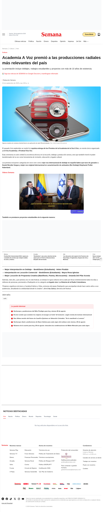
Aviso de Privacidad (9, 503)
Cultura (12, 48)
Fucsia (12, 468)
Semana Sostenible (31, 472)
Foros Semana (29, 454)
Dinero (12, 457)
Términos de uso (44, 450)
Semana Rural (29, 461)
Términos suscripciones (46, 457)
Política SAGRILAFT (45, 464)
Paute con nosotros (89, 465)
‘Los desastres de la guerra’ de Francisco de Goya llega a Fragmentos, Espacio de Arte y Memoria (75, 257)
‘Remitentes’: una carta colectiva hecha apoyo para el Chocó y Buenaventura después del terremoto (44, 257)
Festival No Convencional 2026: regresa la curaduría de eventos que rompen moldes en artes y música (16, 257)
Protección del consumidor (69, 450)
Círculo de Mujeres (31, 468)
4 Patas (12, 472)
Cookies (85, 468)
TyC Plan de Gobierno (46, 472)
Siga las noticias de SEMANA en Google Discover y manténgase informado (31, 73)
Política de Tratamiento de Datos (49, 454)
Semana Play (14, 450)
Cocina (27, 464)
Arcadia (12, 461)
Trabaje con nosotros (89, 461)
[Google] (3, 499)
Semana (5, 48)
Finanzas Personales (31, 457)
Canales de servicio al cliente (92, 458)
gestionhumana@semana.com (71, 469)
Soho (11, 464)
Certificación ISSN (44, 468)
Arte (17, 48)
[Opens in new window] (7, 499)
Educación (28, 450)
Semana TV (13, 454)
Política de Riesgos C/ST (47, 461)
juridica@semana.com (68, 462)
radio (5, 298)
